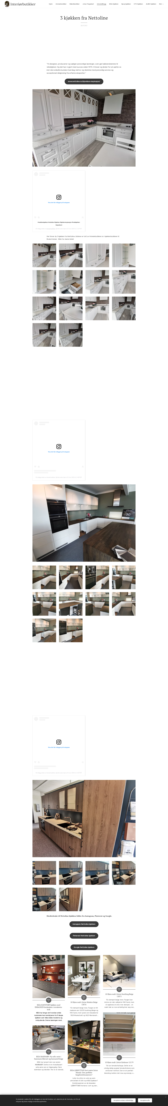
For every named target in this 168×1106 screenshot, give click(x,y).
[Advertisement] (84, 44)
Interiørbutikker (50, 228)
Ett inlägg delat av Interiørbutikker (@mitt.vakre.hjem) (51, 477)
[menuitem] (51, 4)
